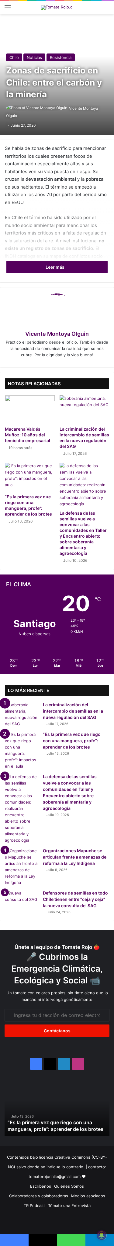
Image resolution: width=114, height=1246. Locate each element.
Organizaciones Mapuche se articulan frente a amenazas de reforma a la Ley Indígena (74, 857)
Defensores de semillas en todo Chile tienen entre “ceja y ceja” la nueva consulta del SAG (75, 899)
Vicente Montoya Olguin (57, 334)
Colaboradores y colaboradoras (38, 1195)
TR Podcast (34, 1205)
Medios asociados (88, 1195)
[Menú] (8, 10)
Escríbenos (40, 1186)
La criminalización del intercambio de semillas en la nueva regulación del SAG (73, 711)
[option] (57, 1108)
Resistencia (60, 57)
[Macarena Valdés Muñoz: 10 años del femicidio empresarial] (30, 409)
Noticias (34, 57)
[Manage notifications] (101, 1235)
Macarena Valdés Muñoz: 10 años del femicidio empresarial (27, 434)
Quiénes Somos (69, 1186)
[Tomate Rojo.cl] (57, 7)
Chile (14, 57)
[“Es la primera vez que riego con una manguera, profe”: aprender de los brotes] (30, 476)
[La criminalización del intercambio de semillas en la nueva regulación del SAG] (84, 409)
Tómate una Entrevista (69, 1205)
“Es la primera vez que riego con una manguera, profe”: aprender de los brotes (72, 740)
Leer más (55, 267)
